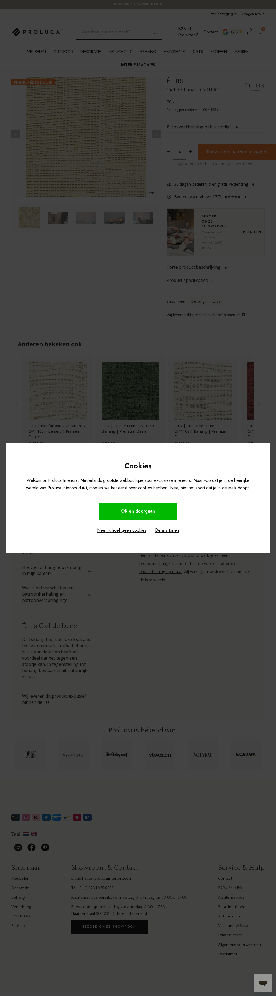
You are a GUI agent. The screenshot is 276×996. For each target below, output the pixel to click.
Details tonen (167, 530)
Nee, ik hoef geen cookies (121, 530)
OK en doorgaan (138, 511)
